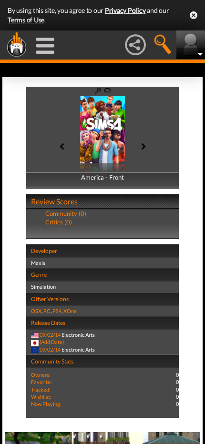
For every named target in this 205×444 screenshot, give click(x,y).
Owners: (41, 375)
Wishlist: (41, 397)
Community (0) (65, 213)
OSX (36, 311)
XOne (70, 311)
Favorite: (41, 382)
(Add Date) (52, 342)
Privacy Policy (125, 10)
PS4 (57, 311)
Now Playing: (46, 404)
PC (47, 311)
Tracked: (41, 389)
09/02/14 (50, 335)
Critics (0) (58, 222)
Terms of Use (26, 20)
